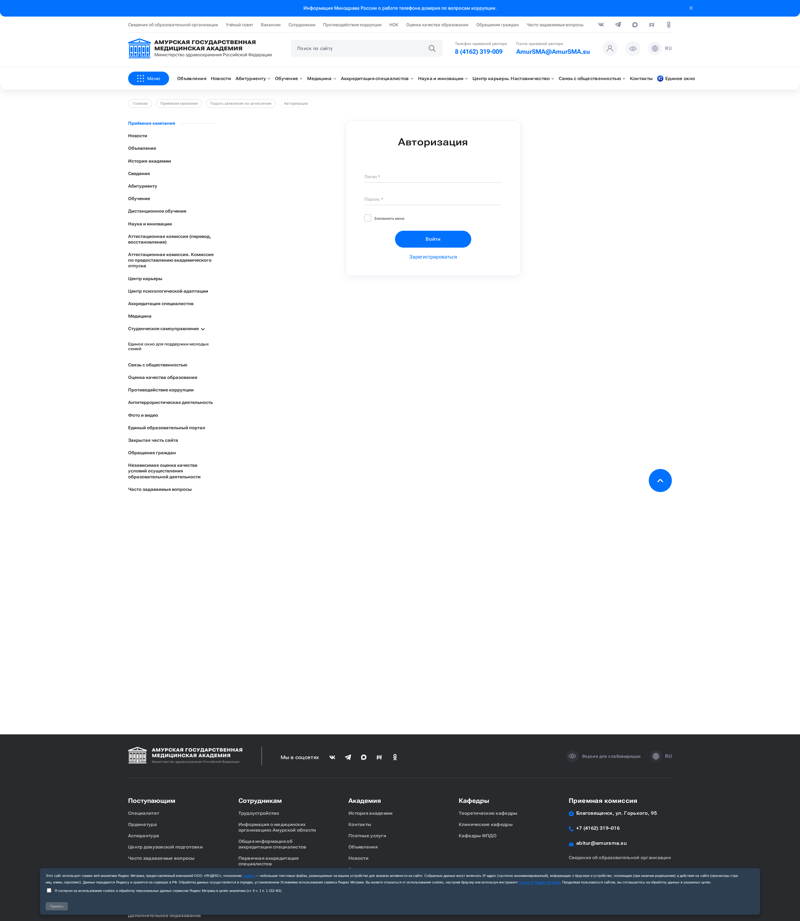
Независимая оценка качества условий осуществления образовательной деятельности (164, 471)
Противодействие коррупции (352, 24)
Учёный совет (239, 24)
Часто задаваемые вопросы (555, 24)
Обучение (139, 198)
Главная (140, 103)
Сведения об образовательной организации (173, 24)
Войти (433, 239)
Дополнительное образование (164, 915)
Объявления (142, 148)
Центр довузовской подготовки (165, 846)
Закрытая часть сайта (153, 440)
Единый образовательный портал (166, 427)
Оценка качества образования (437, 24)
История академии (149, 161)
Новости (137, 135)
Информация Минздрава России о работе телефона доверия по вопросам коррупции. (400, 8)
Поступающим (151, 800)
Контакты (359, 824)
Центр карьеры (145, 278)
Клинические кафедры (485, 824)
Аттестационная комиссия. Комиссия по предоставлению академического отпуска (171, 260)
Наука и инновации (150, 223)
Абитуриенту (142, 186)
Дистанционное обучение (157, 211)
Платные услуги (367, 835)
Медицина (140, 316)
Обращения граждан (497, 24)
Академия (364, 800)
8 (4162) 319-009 (478, 51)
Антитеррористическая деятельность (170, 402)
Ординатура (142, 824)
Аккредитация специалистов (160, 303)
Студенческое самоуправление (163, 328)
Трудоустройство (258, 813)
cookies (248, 876)
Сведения (139, 173)
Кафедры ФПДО (478, 835)
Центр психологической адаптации (168, 291)
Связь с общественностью (157, 364)
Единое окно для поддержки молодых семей (168, 346)
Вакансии (271, 24)
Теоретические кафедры (488, 813)
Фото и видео (143, 415)
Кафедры (474, 800)
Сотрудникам (301, 24)
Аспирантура (143, 835)
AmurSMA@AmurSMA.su (553, 51)
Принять (56, 906)
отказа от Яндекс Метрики (539, 882)
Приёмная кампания (179, 103)
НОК (393, 24)
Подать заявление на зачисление (241, 103)
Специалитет (143, 813)
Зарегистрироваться (433, 257)
